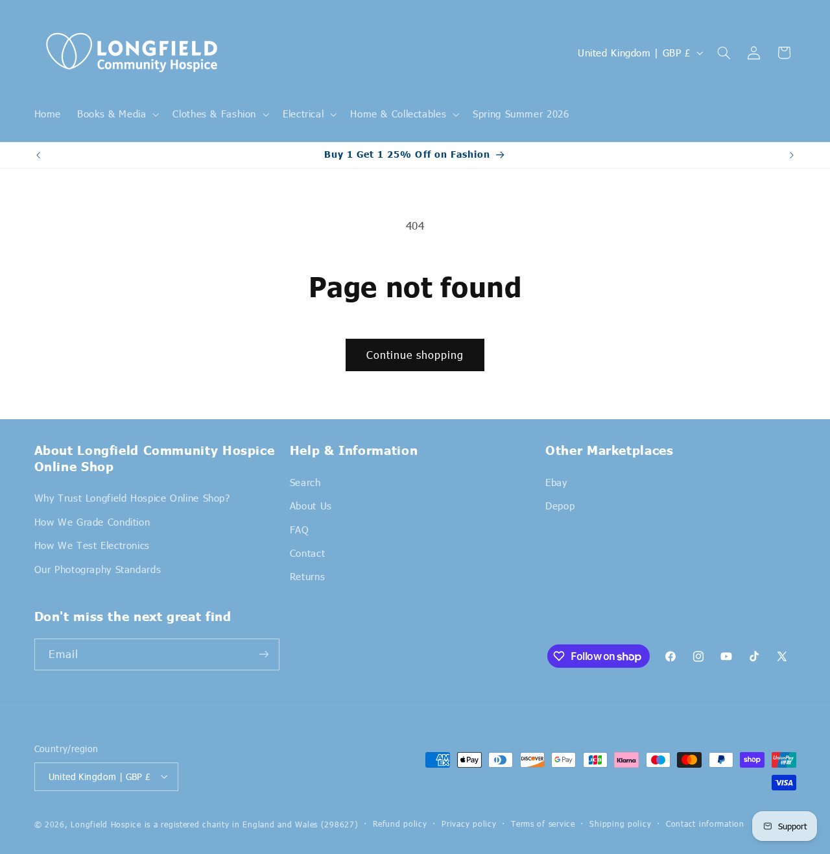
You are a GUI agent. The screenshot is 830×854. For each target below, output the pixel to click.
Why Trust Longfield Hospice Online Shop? (132, 498)
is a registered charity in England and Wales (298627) (252, 823)
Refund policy (400, 823)
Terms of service (543, 823)
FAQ (299, 529)
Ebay (556, 481)
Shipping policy (620, 823)
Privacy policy (469, 823)
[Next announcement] (791, 155)
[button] (117, 114)
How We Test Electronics (92, 545)
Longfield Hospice (106, 823)
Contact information (705, 823)
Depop (560, 505)
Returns (307, 576)
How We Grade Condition (92, 521)
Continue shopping (415, 354)
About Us (311, 505)
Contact (307, 552)
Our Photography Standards (97, 568)
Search (305, 481)
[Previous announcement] (38, 155)
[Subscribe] (263, 654)
